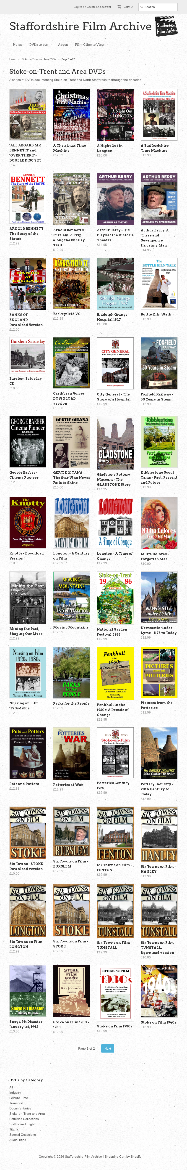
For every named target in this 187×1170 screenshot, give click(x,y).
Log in (77, 6)
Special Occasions (22, 1134)
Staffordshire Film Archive (80, 26)
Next (107, 1048)
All (11, 1087)
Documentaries (20, 1108)
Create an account (99, 6)
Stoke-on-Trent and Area (27, 1113)
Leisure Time (18, 1098)
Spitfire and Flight (22, 1124)
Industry (15, 1092)
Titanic (14, 1129)
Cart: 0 (128, 6)
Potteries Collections (24, 1119)
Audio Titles (17, 1140)
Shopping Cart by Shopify (123, 1156)
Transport (16, 1103)
